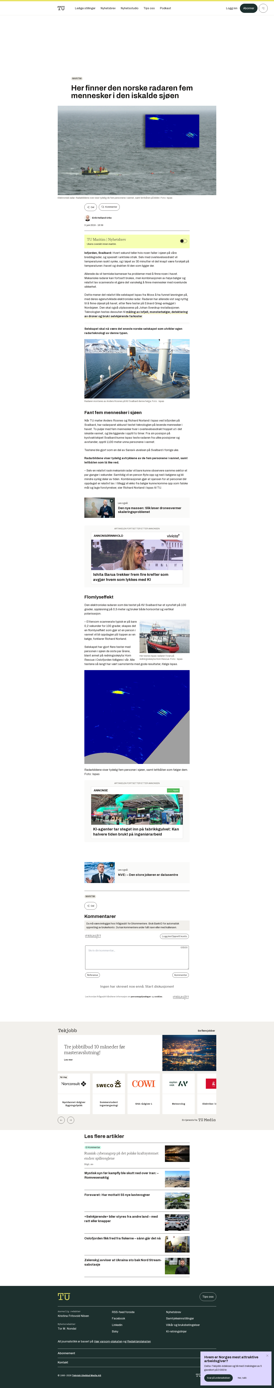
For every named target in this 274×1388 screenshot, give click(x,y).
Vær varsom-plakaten (108, 1341)
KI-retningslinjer (176, 1331)
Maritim (77, 78)
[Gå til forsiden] (61, 8)
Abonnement (66, 1353)
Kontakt (63, 1362)
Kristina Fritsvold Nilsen (73, 1316)
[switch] (183, 241)
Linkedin (117, 1325)
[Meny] (263, 8)
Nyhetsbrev (173, 1312)
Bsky (115, 1331)
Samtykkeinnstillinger (180, 1318)
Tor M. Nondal (67, 1328)
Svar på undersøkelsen (218, 1378)
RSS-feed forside (123, 1312)
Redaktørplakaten (139, 1341)
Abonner (248, 8)
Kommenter (111, 207)
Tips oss (208, 1296)
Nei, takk (242, 1378)
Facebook (118, 1318)
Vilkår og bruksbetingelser (183, 1325)
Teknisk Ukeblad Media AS (86, 1375)
